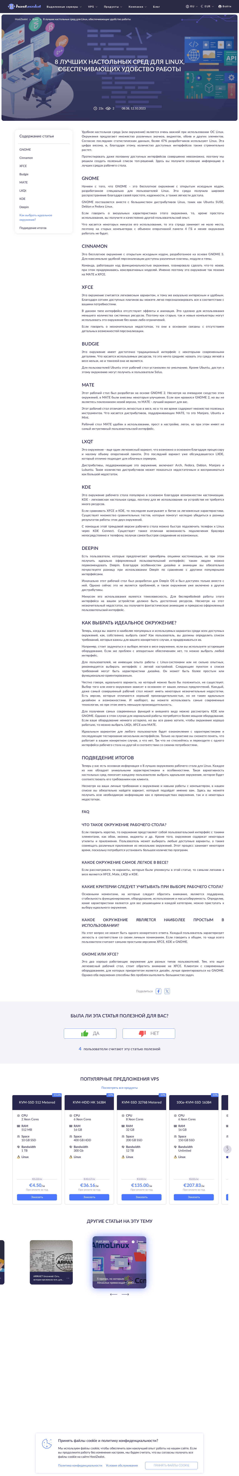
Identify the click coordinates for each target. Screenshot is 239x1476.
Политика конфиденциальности (80, 1465)
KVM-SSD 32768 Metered (142, 1102)
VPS (91, 7)
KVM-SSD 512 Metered (37, 1102)
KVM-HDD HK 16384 (89, 1102)
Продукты (111, 7)
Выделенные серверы (62, 7)
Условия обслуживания (122, 1465)
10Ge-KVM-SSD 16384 (193, 1102)
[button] (227, 1149)
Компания (136, 7)
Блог (156, 7)
